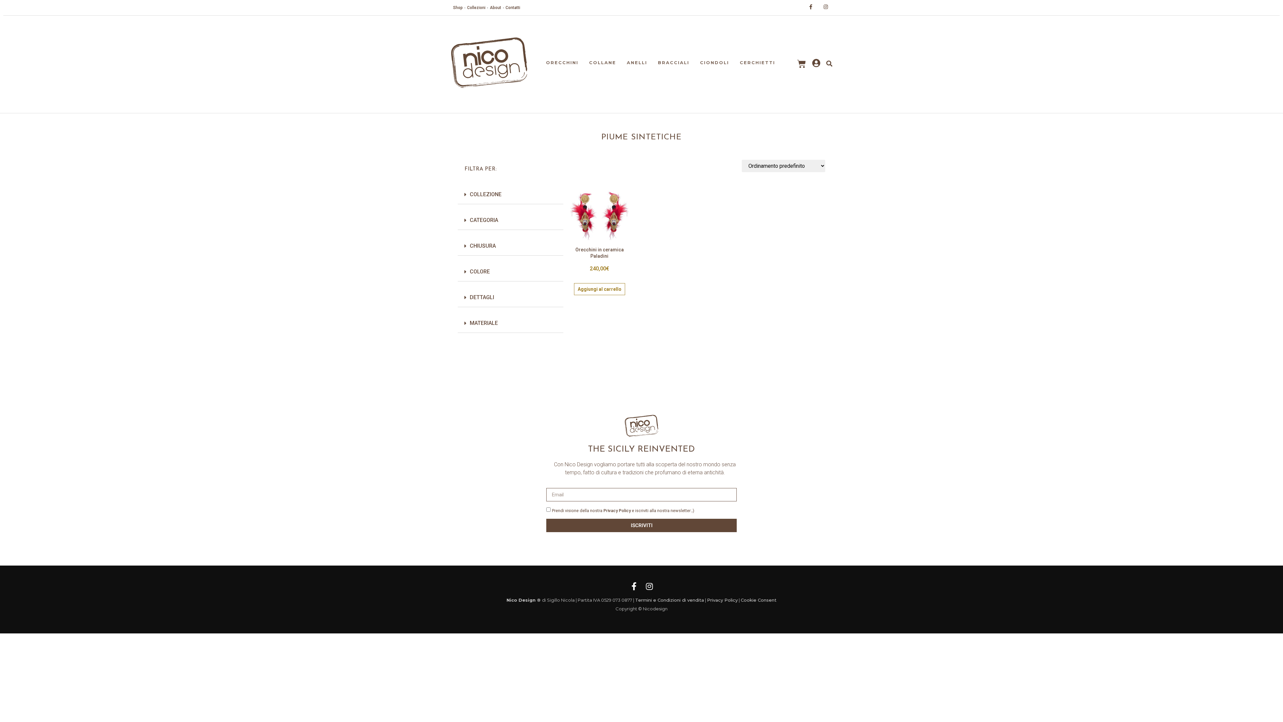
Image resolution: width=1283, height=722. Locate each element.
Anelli (637, 62)
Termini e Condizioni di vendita (669, 600)
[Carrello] (801, 63)
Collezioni (476, 7)
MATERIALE (484, 323)
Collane (602, 62)
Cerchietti (757, 62)
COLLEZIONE (486, 194)
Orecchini (562, 62)
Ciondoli (714, 62)
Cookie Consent (758, 600)
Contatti (513, 7)
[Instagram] (649, 586)
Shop (458, 7)
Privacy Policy (617, 510)
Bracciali (673, 62)
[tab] (510, 194)
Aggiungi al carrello (599, 289)
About (495, 7)
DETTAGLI (482, 297)
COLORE (480, 271)
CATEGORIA (484, 220)
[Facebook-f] (634, 586)
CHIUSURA (483, 246)
